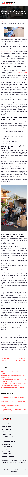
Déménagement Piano (6, 51)
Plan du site (14, 476)
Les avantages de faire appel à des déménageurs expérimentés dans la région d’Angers (20, 358)
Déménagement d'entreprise (7, 21)
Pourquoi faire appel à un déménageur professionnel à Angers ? (7, 357)
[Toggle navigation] (25, 3)
